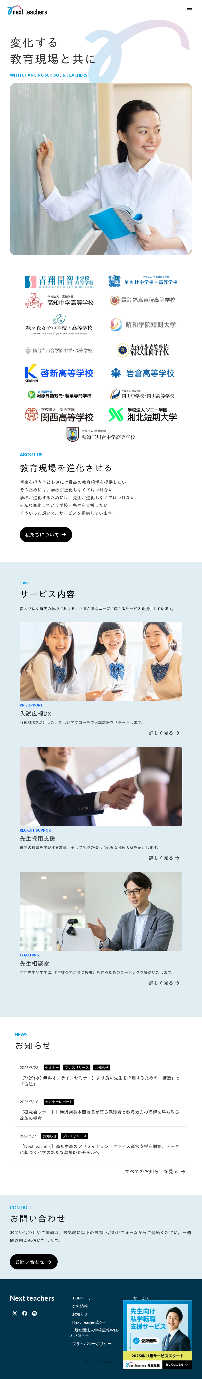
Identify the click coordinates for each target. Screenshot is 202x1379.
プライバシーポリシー (92, 1343)
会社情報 (80, 1306)
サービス (141, 1298)
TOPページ (82, 1298)
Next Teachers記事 (88, 1322)
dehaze (189, 10)
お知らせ (80, 1314)
